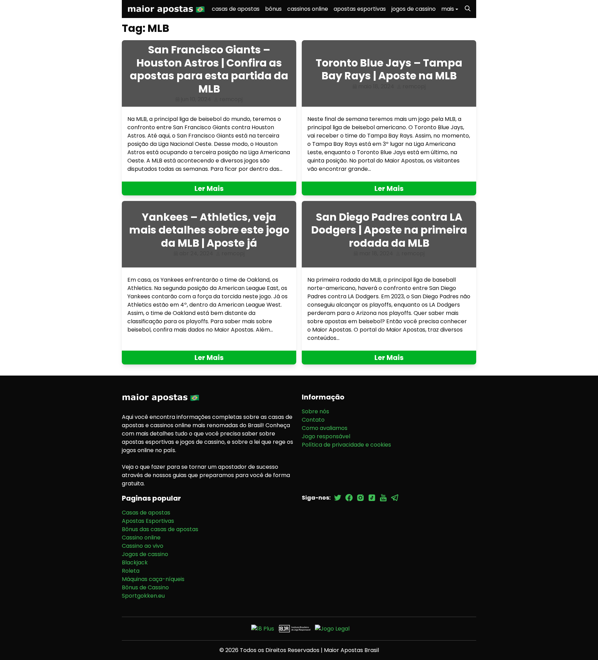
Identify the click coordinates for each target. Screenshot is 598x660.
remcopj (231, 99)
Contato (313, 420)
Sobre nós (315, 411)
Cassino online (141, 538)
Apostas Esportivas (148, 521)
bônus (273, 9)
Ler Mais (209, 188)
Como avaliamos (324, 428)
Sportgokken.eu (143, 596)
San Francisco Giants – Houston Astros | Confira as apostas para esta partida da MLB (209, 69)
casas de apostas (236, 9)
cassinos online (307, 9)
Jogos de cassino (145, 554)
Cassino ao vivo (142, 546)
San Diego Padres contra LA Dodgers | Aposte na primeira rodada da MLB (389, 230)
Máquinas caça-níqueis (153, 579)
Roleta (130, 571)
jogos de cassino (413, 9)
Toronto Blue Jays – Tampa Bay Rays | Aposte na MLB (389, 69)
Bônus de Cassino (145, 587)
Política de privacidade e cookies (346, 445)
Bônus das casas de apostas (160, 529)
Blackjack (135, 562)
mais (447, 9)
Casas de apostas (146, 513)
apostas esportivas (360, 9)
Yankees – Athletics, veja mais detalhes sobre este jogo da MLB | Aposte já (209, 230)
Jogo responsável (326, 436)
